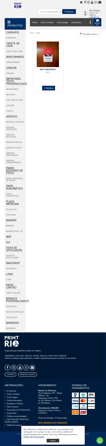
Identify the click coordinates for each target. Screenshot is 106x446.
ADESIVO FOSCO (14, 148)
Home (34, 22)
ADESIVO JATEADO (15, 122)
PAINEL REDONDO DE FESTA (14, 179)
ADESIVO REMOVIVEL (11, 128)
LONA (8, 279)
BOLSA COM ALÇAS (15, 312)
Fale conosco (12, 407)
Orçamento (76, 22)
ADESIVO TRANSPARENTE (13, 161)
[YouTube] (20, 367)
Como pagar (62, 22)
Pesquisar (69, 11)
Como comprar (47, 22)
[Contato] (32, 367)
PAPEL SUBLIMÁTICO (12, 195)
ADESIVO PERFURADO (12, 154)
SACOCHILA (11, 317)
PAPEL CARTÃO (13, 293)
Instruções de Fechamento (18, 410)
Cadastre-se (94, 17)
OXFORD (10, 105)
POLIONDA (11, 215)
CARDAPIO (11, 38)
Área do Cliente (27, 374)
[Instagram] (13, 367)
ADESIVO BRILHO (14, 142)
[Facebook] (7, 367)
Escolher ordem (90, 34)
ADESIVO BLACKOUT (11, 136)
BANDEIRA (11, 328)
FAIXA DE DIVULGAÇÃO (12, 257)
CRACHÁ (10, 73)
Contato (10, 374)
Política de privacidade (16, 416)
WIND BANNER (13, 62)
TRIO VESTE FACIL (14, 100)
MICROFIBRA (12, 89)
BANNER (10, 226)
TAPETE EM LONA (14, 51)
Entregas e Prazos (15, 403)
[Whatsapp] (26, 367)
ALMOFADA (11, 306)
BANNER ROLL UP (14, 231)
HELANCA (10, 94)
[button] (34, 437)
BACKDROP (11, 268)
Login (91, 15)
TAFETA (9, 111)
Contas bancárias (14, 400)
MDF (8, 242)
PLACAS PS (11, 209)
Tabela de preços (14, 425)
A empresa (11, 391)
